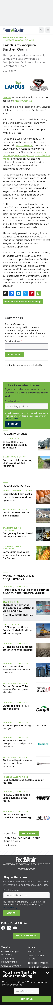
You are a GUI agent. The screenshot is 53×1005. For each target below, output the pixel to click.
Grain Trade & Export (14, 457)
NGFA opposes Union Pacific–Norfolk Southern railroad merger (18, 630)
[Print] (5, 293)
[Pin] (31, 293)
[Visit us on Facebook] (3, 928)
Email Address (13, 341)
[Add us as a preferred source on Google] (38, 293)
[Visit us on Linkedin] (9, 928)
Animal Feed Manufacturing (18, 491)
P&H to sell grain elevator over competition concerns (18, 763)
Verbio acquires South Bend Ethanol (16, 514)
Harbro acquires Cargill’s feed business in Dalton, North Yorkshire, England (26, 591)
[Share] (11, 293)
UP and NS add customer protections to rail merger (18, 648)
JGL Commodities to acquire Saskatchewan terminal (16, 669)
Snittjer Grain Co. (23, 100)
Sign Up (13, 424)
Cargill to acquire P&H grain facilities (16, 707)
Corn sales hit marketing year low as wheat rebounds (17, 463)
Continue (26, 999)
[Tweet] (25, 293)
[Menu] (47, 30)
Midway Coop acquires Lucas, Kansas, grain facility (16, 797)
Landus (7, 97)
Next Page (28, 833)
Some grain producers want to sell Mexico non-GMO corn (17, 555)
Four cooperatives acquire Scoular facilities (23, 781)
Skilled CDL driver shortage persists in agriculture (15, 445)
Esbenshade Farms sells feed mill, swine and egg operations (17, 497)
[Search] (41, 30)
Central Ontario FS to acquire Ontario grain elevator (15, 689)
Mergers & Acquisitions (19, 40)
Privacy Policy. (12, 418)
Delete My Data (26, 935)
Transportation (12, 439)
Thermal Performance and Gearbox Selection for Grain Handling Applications (18, 608)
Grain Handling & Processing (12, 529)
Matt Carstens (24, 145)
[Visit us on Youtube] (15, 928)
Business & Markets (14, 37)
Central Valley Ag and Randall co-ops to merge (17, 816)
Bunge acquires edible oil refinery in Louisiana (18, 535)
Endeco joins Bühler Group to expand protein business (17, 743)
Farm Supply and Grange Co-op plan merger (24, 727)
